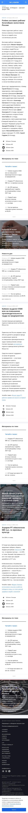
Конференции (5, 682)
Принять (14, 809)
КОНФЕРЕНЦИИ (6, 764)
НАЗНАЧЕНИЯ (5, 749)
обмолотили (18, 549)
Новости (4, 17)
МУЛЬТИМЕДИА (6, 740)
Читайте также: (11, 166)
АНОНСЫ (4, 762)
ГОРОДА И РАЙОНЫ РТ (7, 744)
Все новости (6, 299)
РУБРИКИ (4, 738)
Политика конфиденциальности (10, 726)
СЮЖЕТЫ (4, 736)
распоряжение (17, 344)
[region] (14, 804)
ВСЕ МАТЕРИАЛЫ (6, 734)
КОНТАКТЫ (4, 731)
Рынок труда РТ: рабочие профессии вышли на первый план (14, 398)
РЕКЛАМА (4, 760)
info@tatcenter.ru (6, 768)
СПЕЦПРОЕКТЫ (6, 758)
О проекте (5, 729)
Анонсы (4, 6)
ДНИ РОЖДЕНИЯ (6, 753)
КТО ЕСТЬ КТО (5, 747)
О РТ (3, 742)
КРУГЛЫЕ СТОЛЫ (6, 756)
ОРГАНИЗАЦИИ (5, 751)
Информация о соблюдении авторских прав (13, 723)
